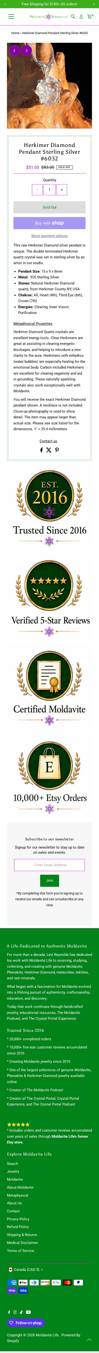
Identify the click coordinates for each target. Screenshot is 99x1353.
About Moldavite (20, 1187)
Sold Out (49, 207)
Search (12, 1164)
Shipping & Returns (22, 1235)
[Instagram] (15, 1312)
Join (49, 880)
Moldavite (15, 1179)
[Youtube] (28, 1312)
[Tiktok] (21, 1312)
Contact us (48, 441)
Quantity (49, 180)
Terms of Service (20, 1251)
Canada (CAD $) (26, 1269)
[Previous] (14, 50)
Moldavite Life (47, 1335)
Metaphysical (17, 1195)
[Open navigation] (11, 17)
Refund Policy (18, 1227)
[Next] (26, 50)
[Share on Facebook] (42, 451)
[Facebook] (9, 1312)
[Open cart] (89, 17)
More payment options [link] (49, 236)
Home (15, 33)
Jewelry (13, 1171)
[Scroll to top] (89, 1340)
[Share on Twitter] (49, 451)
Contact (13, 1211)
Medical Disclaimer (22, 1243)
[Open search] (73, 17)
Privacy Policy (18, 1219)
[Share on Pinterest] (57, 451)
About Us (14, 1203)
